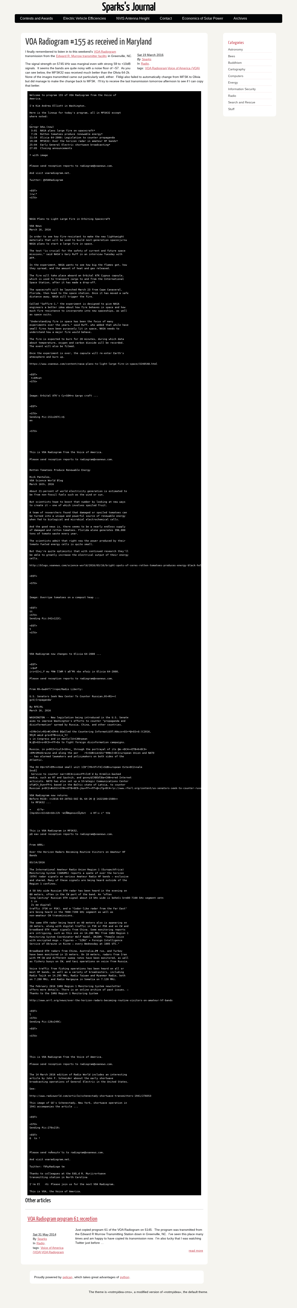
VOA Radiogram (156, 68)
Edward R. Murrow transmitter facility (81, 56)
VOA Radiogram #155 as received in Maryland (88, 42)
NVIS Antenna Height (132, 18)
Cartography (236, 69)
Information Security (242, 89)
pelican (67, 1277)
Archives (240, 18)
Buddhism (235, 62)
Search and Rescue (241, 102)
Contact (166, 18)
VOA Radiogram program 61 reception (62, 1219)
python (124, 1277)
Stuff (231, 109)
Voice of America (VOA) (184, 68)
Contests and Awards (36, 18)
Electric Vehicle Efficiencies (84, 18)
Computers (235, 76)
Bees (231, 56)
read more (196, 1250)
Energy (233, 82)
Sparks (146, 59)
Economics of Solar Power (202, 18)
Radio (145, 63)
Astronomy (235, 49)
